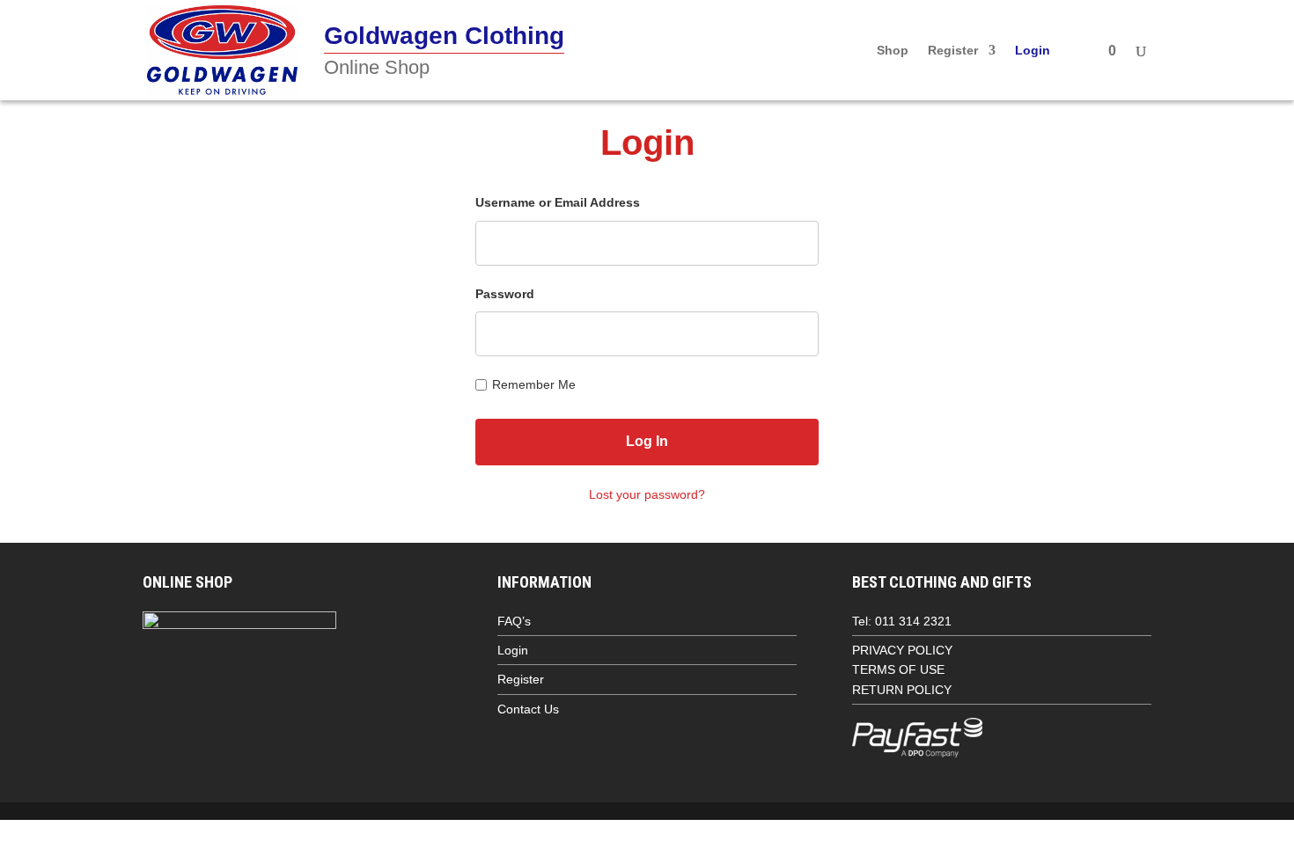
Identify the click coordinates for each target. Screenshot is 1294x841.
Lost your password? (647, 494)
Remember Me (534, 384)
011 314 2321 (913, 621)
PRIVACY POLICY (902, 650)
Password (504, 294)
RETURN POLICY (902, 690)
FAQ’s (514, 621)
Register (953, 50)
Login (1032, 50)
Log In (647, 441)
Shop (892, 50)
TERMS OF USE (898, 669)
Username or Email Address (557, 202)
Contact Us (528, 709)
